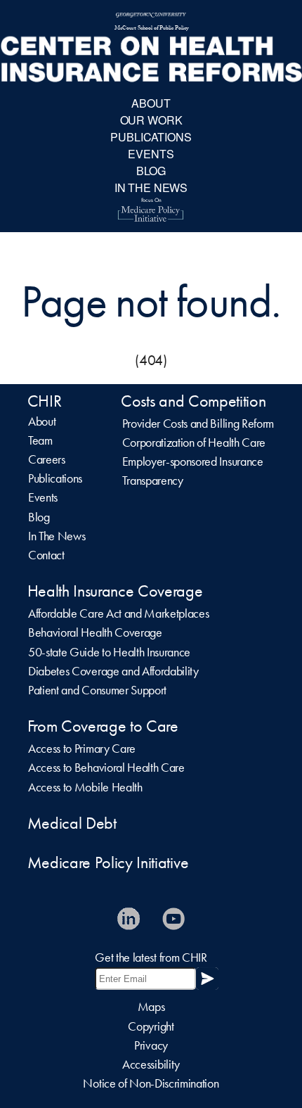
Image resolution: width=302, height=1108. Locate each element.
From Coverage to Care (102, 726)
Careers (46, 459)
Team (40, 440)
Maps (151, 1006)
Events (43, 497)
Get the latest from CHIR (150, 957)
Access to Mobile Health (85, 787)
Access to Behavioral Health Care (106, 767)
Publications (55, 478)
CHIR (44, 401)
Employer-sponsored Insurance (192, 461)
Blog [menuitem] (151, 171)
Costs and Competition (193, 401)
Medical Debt (72, 823)
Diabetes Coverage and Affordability (113, 671)
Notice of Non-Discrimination (150, 1083)
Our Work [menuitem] (151, 120)
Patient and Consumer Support (97, 690)
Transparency (152, 480)
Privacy (151, 1045)
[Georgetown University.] (151, 16)
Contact (46, 555)
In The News (56, 536)
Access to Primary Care (82, 748)
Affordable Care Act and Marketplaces (118, 613)
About (41, 421)
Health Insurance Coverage (115, 591)
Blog (39, 517)
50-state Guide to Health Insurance (109, 652)
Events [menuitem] (150, 154)
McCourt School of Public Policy (151, 29)
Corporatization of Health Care (193, 442)
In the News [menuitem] (151, 187)
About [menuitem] (150, 103)
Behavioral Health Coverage (95, 632)
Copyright (150, 1026)
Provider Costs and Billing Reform (198, 423)
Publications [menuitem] (150, 137)
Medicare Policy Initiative (108, 862)
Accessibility (151, 1064)
